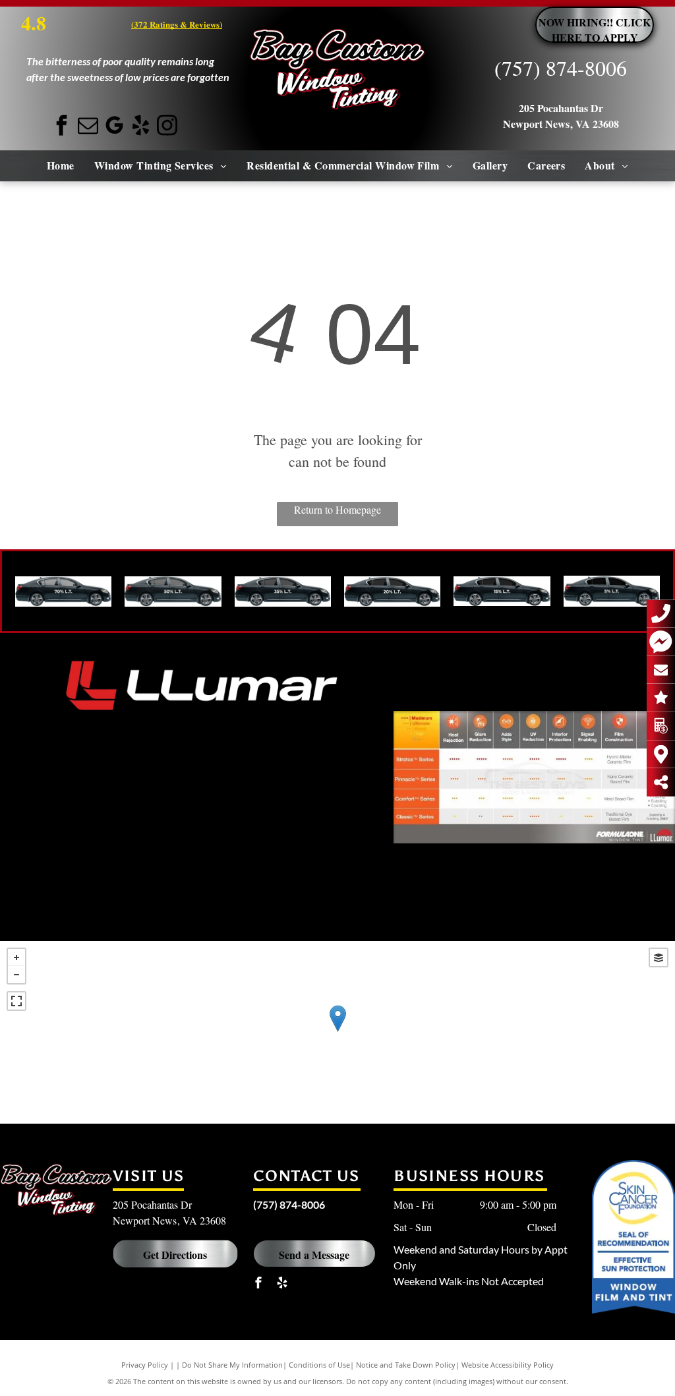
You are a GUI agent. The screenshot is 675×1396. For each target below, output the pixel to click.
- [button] (16, 974)
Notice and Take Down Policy (405, 1365)
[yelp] (141, 126)
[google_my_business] (115, 126)
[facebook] (62, 126)
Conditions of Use (319, 1365)
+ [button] (16, 957)
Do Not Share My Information (232, 1365)
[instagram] (167, 126)
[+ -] (337, 1032)
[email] (88, 126)
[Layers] (658, 957)
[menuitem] (60, 165)
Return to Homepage (337, 509)
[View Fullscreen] (16, 1001)
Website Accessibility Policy (507, 1365)
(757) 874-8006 (560, 67)
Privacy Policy (144, 1365)
